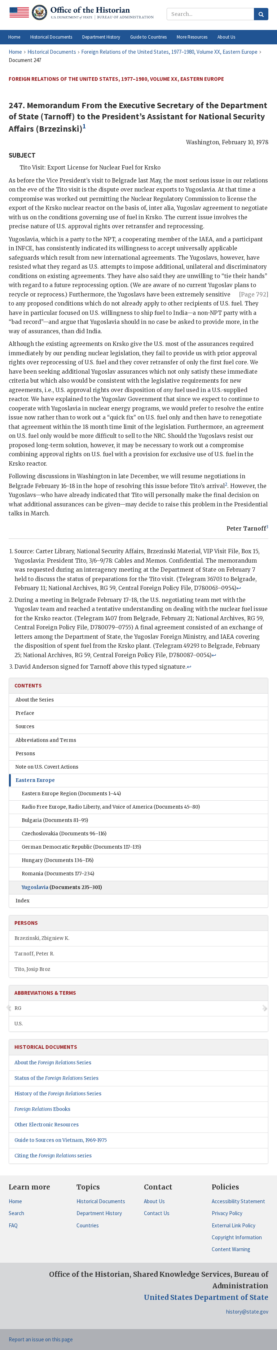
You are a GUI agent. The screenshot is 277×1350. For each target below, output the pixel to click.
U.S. (18, 1024)
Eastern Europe (35, 780)
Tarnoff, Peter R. (34, 954)
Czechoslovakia (64, 834)
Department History (99, 1213)
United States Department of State (206, 1297)
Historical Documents (100, 1201)
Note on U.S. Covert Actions (47, 767)
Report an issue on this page (41, 1339)
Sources (25, 727)
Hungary (57, 860)
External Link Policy (233, 1225)
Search (16, 1213)
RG (17, 1008)
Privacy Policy (227, 1213)
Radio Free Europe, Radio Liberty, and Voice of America (111, 807)
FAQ (13, 1225)
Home (15, 1201)
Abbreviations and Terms (46, 740)
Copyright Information (237, 1237)
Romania (58, 874)
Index (23, 901)
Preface (25, 713)
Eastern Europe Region (71, 794)
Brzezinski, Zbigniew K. (41, 938)
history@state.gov (247, 1311)
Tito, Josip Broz (32, 969)
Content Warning (231, 1249)
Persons (25, 754)
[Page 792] (253, 294)
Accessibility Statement (238, 1201)
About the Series (35, 700)
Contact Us (157, 1213)
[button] (51, 37)
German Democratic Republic (81, 847)
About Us (154, 1201)
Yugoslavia (62, 887)
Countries (87, 1225)
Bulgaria (55, 820)
